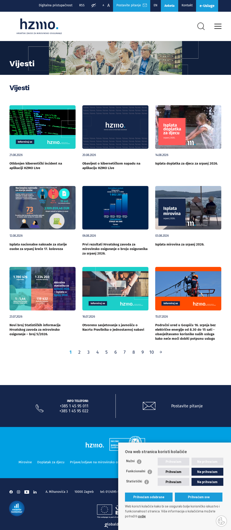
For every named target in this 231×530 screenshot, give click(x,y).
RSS (82, 5)
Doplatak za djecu (51, 462)
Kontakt (187, 5)
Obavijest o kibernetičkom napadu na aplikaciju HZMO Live (111, 165)
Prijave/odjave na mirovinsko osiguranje (101, 462)
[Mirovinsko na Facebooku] (11, 492)
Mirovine (25, 462)
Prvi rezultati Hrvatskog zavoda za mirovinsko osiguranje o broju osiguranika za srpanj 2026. (115, 248)
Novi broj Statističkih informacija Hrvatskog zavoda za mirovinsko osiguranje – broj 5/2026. (34, 329)
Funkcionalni (135, 471)
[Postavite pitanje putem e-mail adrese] (149, 406)
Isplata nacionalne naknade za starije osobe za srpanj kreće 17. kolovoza (38, 246)
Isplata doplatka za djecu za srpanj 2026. (186, 163)
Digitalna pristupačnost (55, 5)
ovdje (142, 516)
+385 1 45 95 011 (74, 406)
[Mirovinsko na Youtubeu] (26, 492)
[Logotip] (39, 26)
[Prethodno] (160, 352)
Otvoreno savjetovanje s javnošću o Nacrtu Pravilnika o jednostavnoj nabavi (113, 327)
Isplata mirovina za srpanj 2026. (179, 244)
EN (155, 5)
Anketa (169, 6)
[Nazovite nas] (40, 408)
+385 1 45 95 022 (73, 410)
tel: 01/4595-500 (111, 492)
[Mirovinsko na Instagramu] (18, 492)
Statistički (134, 481)
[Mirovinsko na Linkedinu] (35, 492)
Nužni (130, 461)
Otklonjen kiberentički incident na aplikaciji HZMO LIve (35, 165)
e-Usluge (207, 6)
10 (151, 352)
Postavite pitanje (129, 5)
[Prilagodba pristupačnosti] (93, 6)
